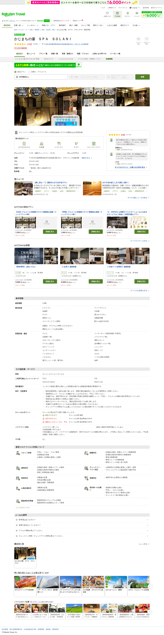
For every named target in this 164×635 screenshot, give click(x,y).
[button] (34, 548)
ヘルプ (103, 8)
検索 (142, 77)
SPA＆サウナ (49, 59)
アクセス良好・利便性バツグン (89, 59)
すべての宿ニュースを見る (137, 197)
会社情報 (5, 629)
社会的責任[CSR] (30, 629)
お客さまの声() (99, 54)
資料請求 (55, 629)
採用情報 (41, 629)
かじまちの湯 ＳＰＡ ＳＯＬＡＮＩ (43, 39)
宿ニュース (31, 54)
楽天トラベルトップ (20, 30)
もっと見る (143, 544)
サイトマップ (122, 8)
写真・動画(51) (67, 54)
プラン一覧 (43, 54)
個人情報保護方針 (16, 629)
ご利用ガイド (111, 8)
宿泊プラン (21, 72)
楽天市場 (146, 8)
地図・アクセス (83, 54)
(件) (35, 44)
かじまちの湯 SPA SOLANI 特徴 (27, 59)
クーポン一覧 (115, 54)
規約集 (48, 629)
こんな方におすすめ (65, 59)
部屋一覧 (54, 54)
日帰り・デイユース (38, 72)
